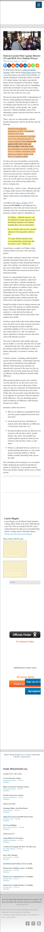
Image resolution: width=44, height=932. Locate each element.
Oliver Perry (8, 870)
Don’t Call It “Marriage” (10, 855)
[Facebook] (5, 65)
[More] (37, 65)
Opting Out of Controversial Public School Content (18, 817)
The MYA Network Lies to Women (13, 795)
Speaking (25, 910)
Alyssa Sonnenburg (10, 780)
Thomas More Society (29, 72)
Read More (6, 782)
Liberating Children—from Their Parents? (15, 808)
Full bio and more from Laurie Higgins (18, 534)
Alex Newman (9, 810)
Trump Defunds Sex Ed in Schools (13, 838)
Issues (31, 910)
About (35, 910)
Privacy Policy (26, 912)
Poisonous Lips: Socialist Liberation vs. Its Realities (18, 885)
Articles (8, 910)
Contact (11, 912)
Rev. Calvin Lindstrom (11, 827)
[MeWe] (25, 65)
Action (19, 910)
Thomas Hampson (10, 848)
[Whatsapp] (33, 65)
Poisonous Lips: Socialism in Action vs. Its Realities (18, 868)
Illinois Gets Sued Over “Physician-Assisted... (16, 787)
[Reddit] (13, 65)
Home (3, 910)
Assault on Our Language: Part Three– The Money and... (19, 847)
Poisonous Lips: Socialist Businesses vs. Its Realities (18, 877)
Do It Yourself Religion (10, 825)
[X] (9, 65)
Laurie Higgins (14, 61)
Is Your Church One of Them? (12, 778)
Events (14, 910)
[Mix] (29, 65)
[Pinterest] (21, 65)
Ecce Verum (8, 857)
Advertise (18, 912)
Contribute (5, 912)
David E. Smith (9, 819)
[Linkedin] (17, 65)
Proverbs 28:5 (23, 904)
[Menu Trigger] (39, 5)
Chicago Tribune (22, 203)
